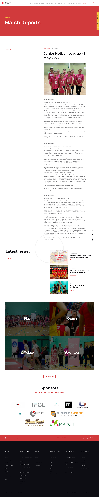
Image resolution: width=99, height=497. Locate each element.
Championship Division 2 (25, 472)
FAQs (6, 473)
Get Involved (77, 3)
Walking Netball (69, 467)
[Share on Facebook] (92, 230)
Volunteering (83, 465)
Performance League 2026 (26, 457)
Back (12, 49)
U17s (51, 462)
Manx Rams (53, 457)
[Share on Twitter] (92, 234)
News (84, 3)
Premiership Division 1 (25, 464)
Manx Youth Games (70, 472)
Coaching (83, 459)
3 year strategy (8, 459)
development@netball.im (86, 438)
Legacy (6, 471)
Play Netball (68, 3)
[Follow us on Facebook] (98, 21)
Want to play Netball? (70, 457)
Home (31, 3)
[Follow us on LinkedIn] (98, 28)
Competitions (43, 3)
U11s (51, 471)
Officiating (83, 462)
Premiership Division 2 (25, 467)
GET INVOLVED (49, 376)
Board (6, 462)
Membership (38, 465)
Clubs (51, 3)
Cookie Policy (78, 492)
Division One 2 (23, 478)
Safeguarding (8, 476)
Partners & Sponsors (9, 465)
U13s (51, 468)
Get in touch (97, 16)
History (6, 468)
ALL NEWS (10, 258)
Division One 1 (23, 475)
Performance (58, 3)
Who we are (7, 457)
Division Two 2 (23, 483)
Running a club (38, 459)
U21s (51, 459)
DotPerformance (90, 492)
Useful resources (38, 462)
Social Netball (68, 469)
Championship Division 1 (25, 469)
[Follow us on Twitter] (98, 23)
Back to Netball (69, 459)
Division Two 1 (23, 481)
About (36, 3)
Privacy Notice (70, 492)
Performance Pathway (55, 473)
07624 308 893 (61, 438)
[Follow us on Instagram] (98, 26)
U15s (51, 465)
